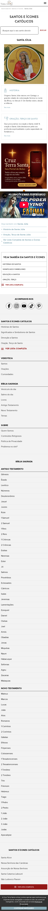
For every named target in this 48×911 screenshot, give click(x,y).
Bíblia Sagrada (9, 384)
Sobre (4, 425)
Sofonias (5, 664)
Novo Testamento (9, 410)
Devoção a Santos (9, 337)
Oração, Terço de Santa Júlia (17, 234)
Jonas (4, 642)
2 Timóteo (6, 775)
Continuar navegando (24, 908)
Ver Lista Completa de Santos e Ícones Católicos (21, 241)
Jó (2, 566)
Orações (5, 369)
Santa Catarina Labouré (12, 874)
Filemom (5, 786)
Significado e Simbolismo (14, 269)
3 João (4, 824)
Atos (3, 715)
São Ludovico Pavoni (10, 879)
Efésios (4, 742)
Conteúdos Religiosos (11, 436)
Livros (4, 400)
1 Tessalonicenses (9, 759)
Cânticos (5, 588)
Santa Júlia (28, 9)
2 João (4, 818)
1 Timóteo (5, 769)
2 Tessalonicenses (9, 764)
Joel (3, 626)
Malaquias (5, 680)
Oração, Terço (9, 280)
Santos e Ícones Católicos (16, 321)
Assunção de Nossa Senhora (14, 868)
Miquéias (5, 648)
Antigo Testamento (10, 405)
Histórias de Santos (12, 264)
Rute (3, 512)
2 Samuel (5, 523)
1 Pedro (4, 802)
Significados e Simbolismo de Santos (18, 332)
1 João (4, 813)
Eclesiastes (6, 583)
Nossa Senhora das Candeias (14, 863)
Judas (4, 829)
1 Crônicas (5, 539)
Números (5, 490)
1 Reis (3, 528)
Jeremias (5, 599)
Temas (4, 415)
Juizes (4, 507)
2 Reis (4, 534)
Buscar (43, 30)
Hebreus (5, 791)
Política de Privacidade (11, 441)
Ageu (3, 670)
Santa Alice (6, 857)
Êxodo (4, 480)
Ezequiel (5, 610)
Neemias (5, 556)
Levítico (4, 485)
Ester (3, 561)
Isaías (3, 594)
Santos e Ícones (17, 9)
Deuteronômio (8, 496)
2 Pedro (4, 807)
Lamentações (7, 604)
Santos (4, 363)
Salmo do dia (7, 394)
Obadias (5, 637)
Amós (3, 632)
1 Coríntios (6, 726)
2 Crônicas (6, 545)
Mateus (4, 693)
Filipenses (6, 748)
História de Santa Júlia (14, 229)
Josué (4, 501)
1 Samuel (5, 518)
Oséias (4, 621)
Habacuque (6, 659)
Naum (4, 653)
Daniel (4, 615)
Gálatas (4, 737)
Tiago (3, 797)
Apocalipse (6, 835)
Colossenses (7, 753)
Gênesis (5, 474)
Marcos (4, 699)
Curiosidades (7, 374)
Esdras (4, 550)
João (3, 710)
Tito (3, 780)
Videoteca (7, 358)
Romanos (5, 721)
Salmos (4, 572)
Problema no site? (9, 446)
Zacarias (5, 675)
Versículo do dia (8, 389)
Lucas (3, 704)
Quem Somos (7, 430)
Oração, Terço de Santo (12, 343)
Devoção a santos (11, 274)
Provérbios (6, 577)
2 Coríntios (6, 731)
